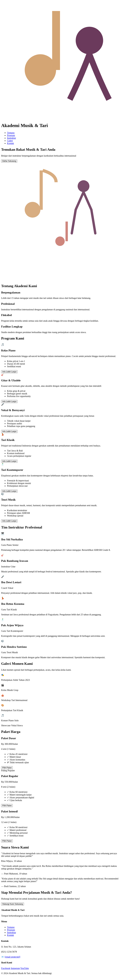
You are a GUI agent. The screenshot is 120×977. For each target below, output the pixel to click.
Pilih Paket (7, 768)
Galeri (10, 140)
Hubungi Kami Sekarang (12, 904)
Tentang (10, 132)
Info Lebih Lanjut (9, 372)
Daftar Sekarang (9, 161)
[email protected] (12, 957)
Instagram (15, 968)
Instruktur (11, 138)
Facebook (5, 968)
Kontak (10, 143)
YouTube (24, 968)
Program (11, 135)
